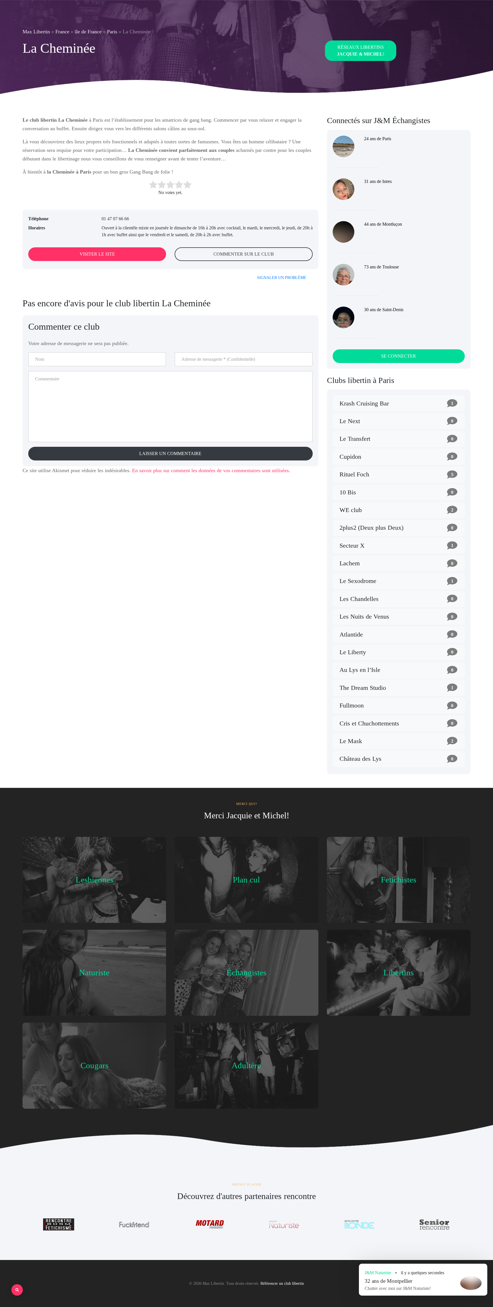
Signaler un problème (281, 278)
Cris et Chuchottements (369, 723)
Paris (112, 31)
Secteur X (352, 545)
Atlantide (351, 634)
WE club (351, 509)
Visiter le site (97, 254)
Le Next (350, 421)
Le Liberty (353, 652)
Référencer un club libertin (282, 1283)
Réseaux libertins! (360, 50)
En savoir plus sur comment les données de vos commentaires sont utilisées (210, 470)
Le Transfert (355, 438)
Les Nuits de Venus (364, 616)
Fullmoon (352, 705)
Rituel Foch (354, 474)
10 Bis (348, 492)
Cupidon (350, 456)
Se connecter (398, 356)
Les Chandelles (359, 598)
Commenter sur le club (243, 254)
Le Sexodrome (358, 580)
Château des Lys (360, 758)
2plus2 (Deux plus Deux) (371, 527)
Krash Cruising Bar (364, 403)
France (62, 31)
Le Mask (351, 741)
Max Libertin (36, 31)
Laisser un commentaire (170, 453)
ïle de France (88, 31)
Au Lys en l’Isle (360, 669)
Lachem (350, 563)
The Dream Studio (363, 687)
